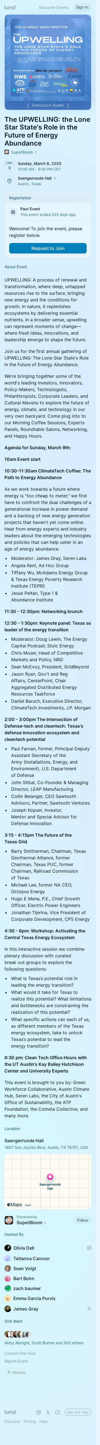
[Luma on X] (48, 1412)
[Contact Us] (57, 1412)
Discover (12, 1421)
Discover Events (54, 7)
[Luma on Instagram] (38, 1412)
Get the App (78, 1412)
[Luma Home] (10, 7)
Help (43, 1421)
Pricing (30, 1421)
